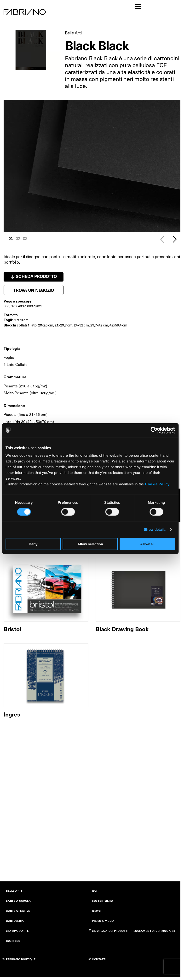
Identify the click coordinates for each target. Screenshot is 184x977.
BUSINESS (13, 941)
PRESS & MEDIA (103, 921)
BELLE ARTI (14, 890)
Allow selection (90, 544)
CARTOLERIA (15, 921)
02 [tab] (18, 239)
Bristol (12, 629)
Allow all (147, 544)
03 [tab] (25, 239)
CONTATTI (99, 959)
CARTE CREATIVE (18, 910)
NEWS (96, 910)
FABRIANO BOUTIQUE (21, 959)
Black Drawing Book (122, 629)
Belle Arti (73, 32)
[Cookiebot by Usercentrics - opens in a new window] (154, 430)
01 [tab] (11, 239)
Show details (155, 529)
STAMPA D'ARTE (17, 931)
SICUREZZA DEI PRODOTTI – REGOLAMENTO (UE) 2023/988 (133, 931)
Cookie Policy (157, 484)
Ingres (12, 714)
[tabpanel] (92, 166)
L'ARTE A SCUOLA (18, 900)
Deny (33, 544)
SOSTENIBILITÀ (102, 900)
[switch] (68, 512)
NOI (94, 890)
